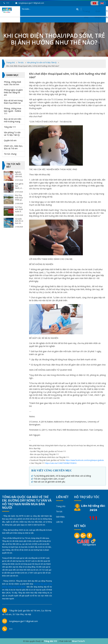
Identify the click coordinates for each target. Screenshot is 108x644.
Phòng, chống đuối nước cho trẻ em (12, 83)
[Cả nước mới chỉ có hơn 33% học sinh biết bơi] (9, 223)
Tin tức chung (10, 154)
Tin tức (59, 511)
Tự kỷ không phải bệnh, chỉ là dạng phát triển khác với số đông (62, 475)
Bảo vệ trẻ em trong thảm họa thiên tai (13, 101)
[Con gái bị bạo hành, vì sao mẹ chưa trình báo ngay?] (9, 188)
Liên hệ (59, 522)
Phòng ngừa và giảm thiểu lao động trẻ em (13, 92)
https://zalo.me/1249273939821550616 (60, 463)
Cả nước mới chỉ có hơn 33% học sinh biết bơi (19, 223)
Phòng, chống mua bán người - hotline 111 (12, 111)
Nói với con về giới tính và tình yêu (49, 481)
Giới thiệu (98, 14)
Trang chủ (86, 14)
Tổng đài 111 (10, 127)
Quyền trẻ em (10, 140)
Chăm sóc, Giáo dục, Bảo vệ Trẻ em (13, 147)
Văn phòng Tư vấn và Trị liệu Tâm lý (12, 133)
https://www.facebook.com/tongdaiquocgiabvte (85, 460)
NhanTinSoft (78, 641)
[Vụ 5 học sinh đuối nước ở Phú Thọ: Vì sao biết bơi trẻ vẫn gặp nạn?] (9, 211)
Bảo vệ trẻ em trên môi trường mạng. (12, 120)
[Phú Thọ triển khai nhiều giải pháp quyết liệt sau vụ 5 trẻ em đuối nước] (9, 199)
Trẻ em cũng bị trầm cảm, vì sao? (49, 478)
